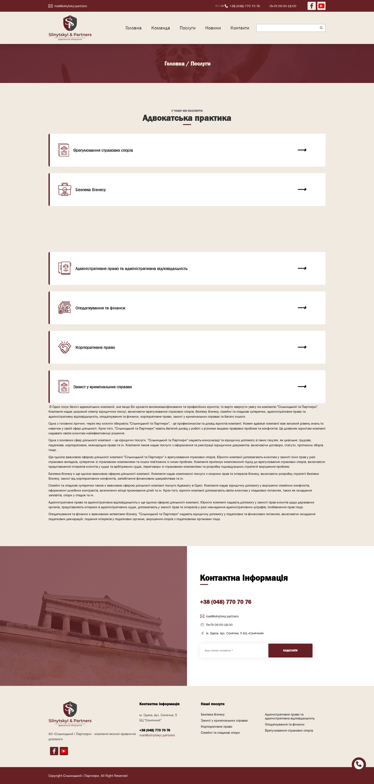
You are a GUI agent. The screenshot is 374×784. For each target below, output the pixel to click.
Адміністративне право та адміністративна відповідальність (131, 268)
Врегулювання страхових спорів (103, 150)
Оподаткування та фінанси (285, 724)
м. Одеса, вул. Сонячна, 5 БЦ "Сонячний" (158, 717)
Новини (213, 28)
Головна (134, 28)
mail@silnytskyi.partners (222, 616)
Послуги (188, 28)
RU (216, 5)
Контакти (240, 28)
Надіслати (290, 650)
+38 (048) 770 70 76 (225, 602)
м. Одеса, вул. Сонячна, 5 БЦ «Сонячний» (235, 633)
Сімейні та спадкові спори (100, 239)
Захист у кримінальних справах (102, 386)
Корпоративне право (95, 347)
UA (222, 5)
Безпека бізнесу (91, 189)
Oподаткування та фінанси (100, 307)
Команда (160, 28)
